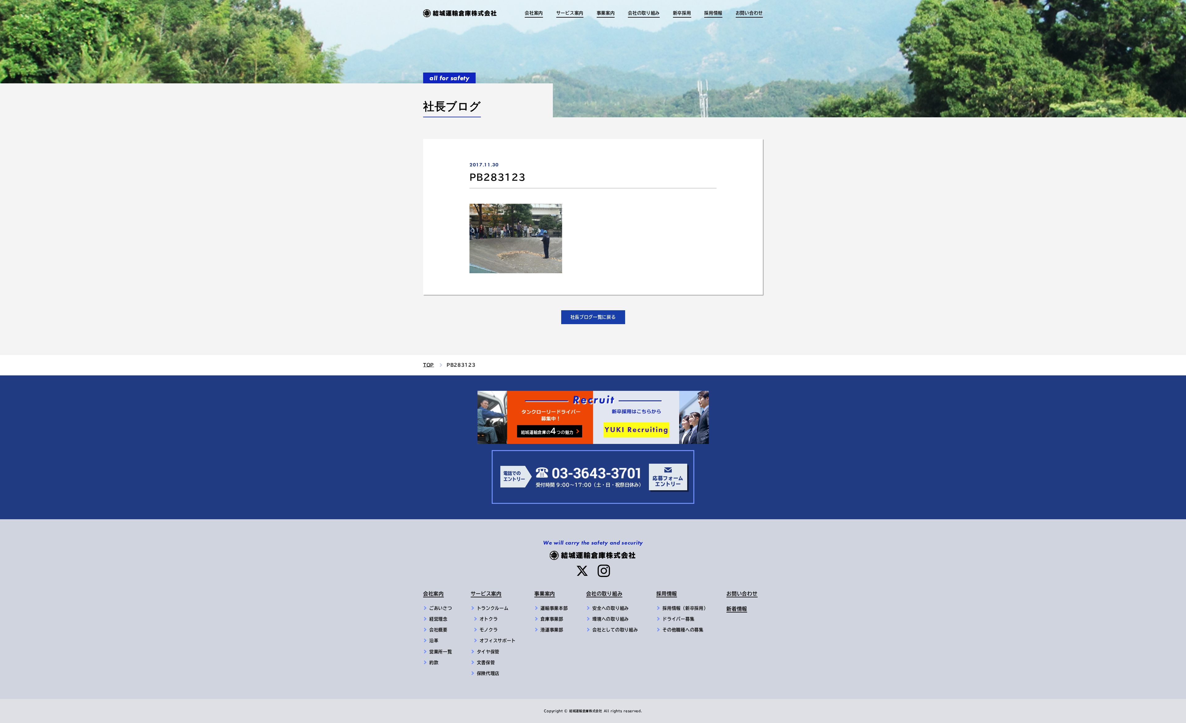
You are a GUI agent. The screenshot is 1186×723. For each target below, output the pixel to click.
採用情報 (666, 593)
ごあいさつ (440, 608)
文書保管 (486, 662)
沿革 (433, 640)
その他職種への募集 (682, 630)
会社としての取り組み (615, 630)
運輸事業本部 (554, 608)
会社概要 (438, 630)
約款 (433, 662)
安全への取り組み (610, 608)
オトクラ (489, 619)
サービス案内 (486, 593)
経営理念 (438, 619)
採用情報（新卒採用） (685, 608)
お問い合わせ (749, 13)
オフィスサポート (498, 640)
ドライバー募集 (678, 619)
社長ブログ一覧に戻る (593, 317)
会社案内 (433, 593)
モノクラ (489, 630)
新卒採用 (682, 13)
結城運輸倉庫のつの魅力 (547, 431)
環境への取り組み (610, 619)
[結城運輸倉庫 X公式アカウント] (582, 571)
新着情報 (736, 608)
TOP (428, 365)
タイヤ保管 (488, 652)
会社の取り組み (604, 593)
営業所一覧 (440, 652)
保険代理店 (488, 673)
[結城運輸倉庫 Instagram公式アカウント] (604, 571)
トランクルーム (493, 608)
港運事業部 (551, 630)
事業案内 (544, 593)
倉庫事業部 (551, 619)
